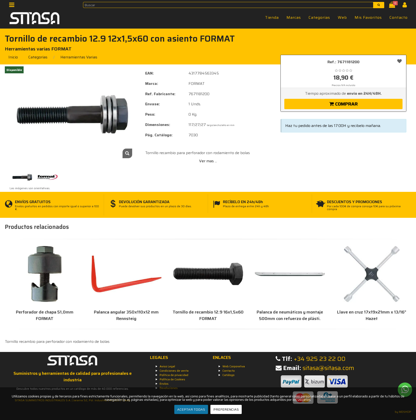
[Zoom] (127, 153)
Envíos (164, 383)
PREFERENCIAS (226, 409)
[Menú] (13, 6)
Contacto (399, 17)
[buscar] (378, 5)
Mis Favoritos (368, 17)
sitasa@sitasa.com (328, 368)
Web (342, 17)
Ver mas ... (208, 161)
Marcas (293, 17)
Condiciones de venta (174, 370)
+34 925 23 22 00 (319, 359)
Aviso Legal (167, 366)
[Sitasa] (35, 19)
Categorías (319, 17)
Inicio (13, 57)
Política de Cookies (172, 379)
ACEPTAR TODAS (191, 409)
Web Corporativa (233, 366)
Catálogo (228, 375)
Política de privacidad (174, 375)
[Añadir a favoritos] (399, 61)
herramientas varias (78, 57)
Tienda (272, 17)
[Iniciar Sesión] (406, 6)
